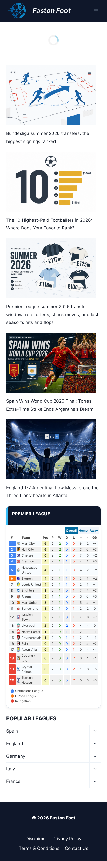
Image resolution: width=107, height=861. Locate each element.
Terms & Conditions (39, 848)
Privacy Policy (67, 838)
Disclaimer (36, 838)
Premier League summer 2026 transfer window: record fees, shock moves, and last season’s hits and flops (52, 314)
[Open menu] (96, 11)
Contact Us (76, 848)
